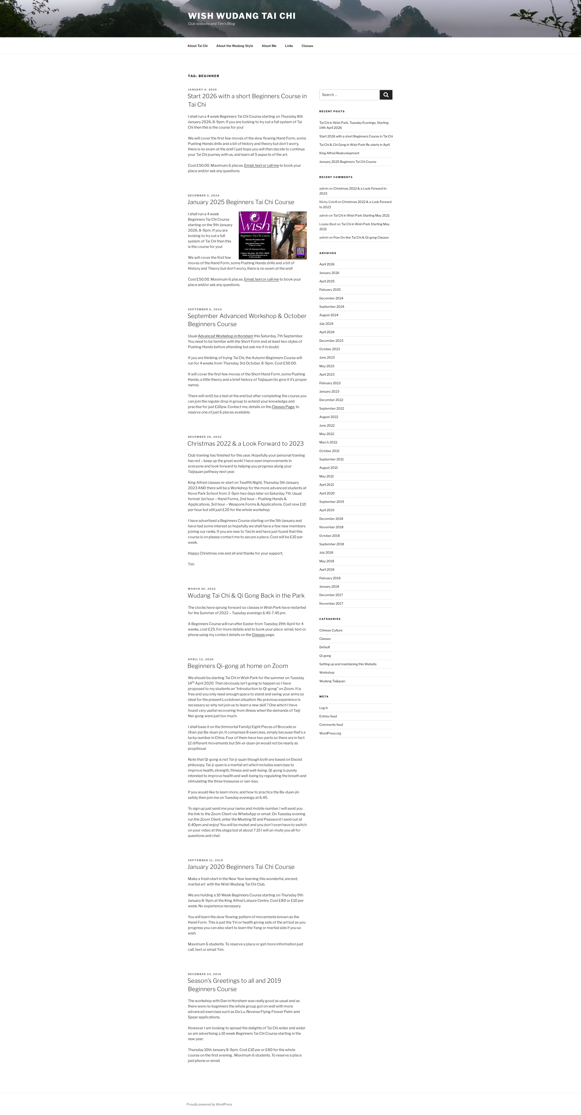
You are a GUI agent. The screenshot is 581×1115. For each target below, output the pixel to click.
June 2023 (327, 357)
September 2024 (331, 306)
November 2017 (331, 603)
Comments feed (331, 724)
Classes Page (283, 407)
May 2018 (326, 561)
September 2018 (331, 544)
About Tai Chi (197, 46)
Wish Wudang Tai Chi (242, 16)
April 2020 (327, 493)
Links (289, 46)
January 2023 (329, 391)
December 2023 (331, 340)
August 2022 (328, 417)
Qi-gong (325, 656)
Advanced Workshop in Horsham (225, 336)
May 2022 (326, 434)
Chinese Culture (330, 630)
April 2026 (327, 264)
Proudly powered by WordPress (209, 1104)
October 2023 (329, 349)
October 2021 (329, 451)
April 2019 (326, 510)
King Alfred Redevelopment (339, 153)
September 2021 (331, 459)
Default (324, 647)
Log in (323, 708)
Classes (307, 46)
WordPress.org (330, 733)
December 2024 (331, 298)
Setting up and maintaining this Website (348, 664)
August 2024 (328, 315)
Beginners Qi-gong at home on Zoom (237, 665)
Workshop (326, 672)
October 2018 (329, 536)
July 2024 (326, 323)
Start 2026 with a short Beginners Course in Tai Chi (356, 136)
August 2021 (328, 467)
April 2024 (327, 332)
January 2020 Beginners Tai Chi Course (241, 866)
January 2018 (329, 586)
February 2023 (330, 383)
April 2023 (327, 374)
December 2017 (331, 595)
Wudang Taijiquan (332, 681)
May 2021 (326, 476)
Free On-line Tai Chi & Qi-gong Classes (361, 237)
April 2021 (326, 485)
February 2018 (329, 578)
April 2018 (326, 569)
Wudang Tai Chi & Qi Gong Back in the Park (246, 595)
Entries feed (328, 716)
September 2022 (331, 408)
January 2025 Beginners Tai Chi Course (240, 201)
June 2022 (327, 425)
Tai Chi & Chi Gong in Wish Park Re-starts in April (354, 145)
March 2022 (328, 442)
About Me (269, 46)
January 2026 (329, 273)
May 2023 (326, 366)
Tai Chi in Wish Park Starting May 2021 (361, 215)
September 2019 (331, 502)
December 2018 (331, 519)
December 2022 (331, 400)
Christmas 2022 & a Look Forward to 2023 (245, 443)
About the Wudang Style (234, 46)
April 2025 (327, 281)
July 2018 (326, 552)
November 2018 (331, 527)
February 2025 (330, 289)
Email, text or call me (261, 165)
